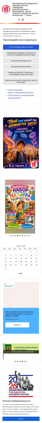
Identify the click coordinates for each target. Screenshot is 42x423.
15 (31, 258)
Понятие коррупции (15, 90)
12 (16, 258)
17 (6, 262)
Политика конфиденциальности (19, 414)
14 (26, 258)
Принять (21, 419)
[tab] (21, 47)
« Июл (20, 273)
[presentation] (21, 47)
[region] (21, 410)
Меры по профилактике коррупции (20, 92)
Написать (17, 325)
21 (26, 262)
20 (21, 262)
